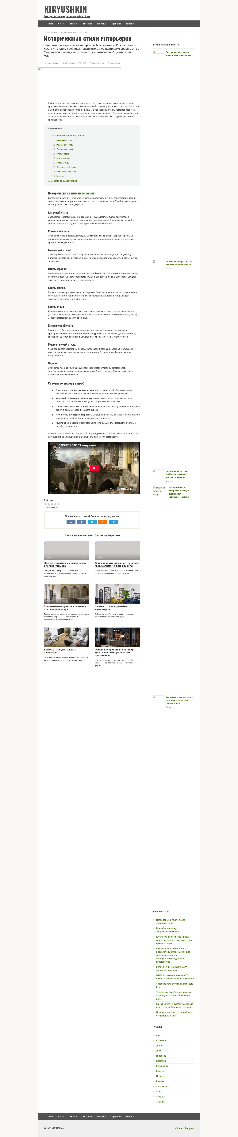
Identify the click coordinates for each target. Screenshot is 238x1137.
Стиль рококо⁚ (63, 158)
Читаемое (73, 23)
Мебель (169, 481)
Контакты (130, 23)
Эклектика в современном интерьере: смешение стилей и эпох (179, 700)
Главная (50, 23)
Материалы (162, 1066)
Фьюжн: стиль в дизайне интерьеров (111, 608)
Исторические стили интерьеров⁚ (68, 135)
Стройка (160, 1096)
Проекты (161, 1076)
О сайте (61, 23)
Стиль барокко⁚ (63, 154)
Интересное (87, 23)
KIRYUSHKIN (65, 9)
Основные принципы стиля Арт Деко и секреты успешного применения (115, 652)
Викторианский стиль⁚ (66, 171)
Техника (160, 1102)
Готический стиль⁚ (65, 149)
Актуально (161, 1040)
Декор (159, 1045)
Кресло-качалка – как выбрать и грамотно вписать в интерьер (177, 474)
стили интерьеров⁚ (82, 192)
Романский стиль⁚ (64, 145)
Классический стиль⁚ (66, 167)
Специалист (162, 1086)
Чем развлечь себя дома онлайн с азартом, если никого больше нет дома (173, 995)
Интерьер (161, 1055)
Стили (101, 63)
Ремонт (169, 268)
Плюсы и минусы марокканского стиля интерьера (65, 564)
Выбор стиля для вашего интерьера (60, 651)
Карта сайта (116, 23)
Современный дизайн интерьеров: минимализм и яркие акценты (117, 564)
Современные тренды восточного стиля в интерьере (66, 608)
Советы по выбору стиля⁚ (64, 181)
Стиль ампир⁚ (62, 163)
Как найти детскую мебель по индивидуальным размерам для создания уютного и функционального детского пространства (173, 955)
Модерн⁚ (60, 176)
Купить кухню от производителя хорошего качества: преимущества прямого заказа (174, 940)
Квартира (161, 1061)
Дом (158, 1050)
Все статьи (101, 23)
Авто (158, 1035)
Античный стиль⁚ (64, 140)
